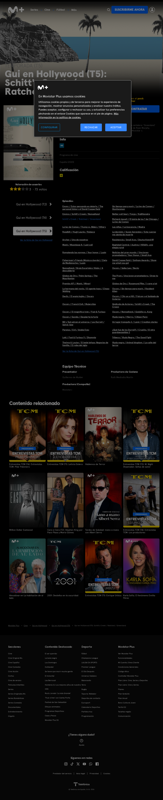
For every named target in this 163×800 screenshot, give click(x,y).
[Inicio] (16, 9)
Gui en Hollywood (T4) (31, 218)
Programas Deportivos (54, 711)
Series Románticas (16, 698)
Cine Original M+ (15, 658)
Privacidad (94, 773)
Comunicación (124, 716)
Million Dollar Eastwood (21, 530)
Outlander (49, 667)
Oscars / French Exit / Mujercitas (79, 304)
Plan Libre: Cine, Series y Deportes (133, 680)
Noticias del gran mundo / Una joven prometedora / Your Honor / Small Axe (132, 253)
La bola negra (51, 658)
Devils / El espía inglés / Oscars (78, 296)
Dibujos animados (52, 707)
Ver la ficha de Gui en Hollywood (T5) (80, 351)
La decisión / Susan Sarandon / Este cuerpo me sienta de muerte (134, 233)
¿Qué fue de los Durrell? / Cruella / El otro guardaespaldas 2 (133, 331)
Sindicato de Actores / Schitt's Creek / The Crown (133, 305)
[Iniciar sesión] (152, 9)
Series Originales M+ (17, 694)
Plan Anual (122, 698)
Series (34, 9)
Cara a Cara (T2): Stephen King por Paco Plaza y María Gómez (65, 531)
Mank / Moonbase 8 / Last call (77, 244)
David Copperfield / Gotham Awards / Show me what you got (134, 261)
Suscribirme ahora (130, 9)
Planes (121, 689)
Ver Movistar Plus (125, 654)
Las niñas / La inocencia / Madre (128, 227)
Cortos (11, 676)
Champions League (90, 658)
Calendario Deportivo (91, 707)
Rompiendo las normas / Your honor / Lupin (84, 252)
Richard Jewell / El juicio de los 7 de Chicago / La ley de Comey (135, 220)
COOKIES (106, 773)
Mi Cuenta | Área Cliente (128, 662)
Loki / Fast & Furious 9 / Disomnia (79, 337)
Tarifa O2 (122, 707)
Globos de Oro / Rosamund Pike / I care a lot (134, 283)
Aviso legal (80, 773)
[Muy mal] (11, 189)
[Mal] (15, 189)
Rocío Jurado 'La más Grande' (58, 693)
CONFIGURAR (49, 127)
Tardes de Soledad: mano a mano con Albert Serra (102, 531)
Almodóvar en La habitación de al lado (26, 596)
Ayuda (81, 745)
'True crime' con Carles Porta (57, 698)
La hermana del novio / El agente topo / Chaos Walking (85, 290)
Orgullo (11, 716)
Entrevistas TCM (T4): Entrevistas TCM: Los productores (139, 531)
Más (74, 9)
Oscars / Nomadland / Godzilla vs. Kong (132, 311)
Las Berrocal (50, 680)
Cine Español (13, 662)
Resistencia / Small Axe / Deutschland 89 (133, 239)
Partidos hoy (87, 712)
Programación (88, 716)
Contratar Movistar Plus (128, 676)
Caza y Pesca (50, 716)
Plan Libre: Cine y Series (128, 685)
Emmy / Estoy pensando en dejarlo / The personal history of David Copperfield (82, 207)
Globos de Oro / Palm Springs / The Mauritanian (80, 277)
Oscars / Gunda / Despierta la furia (80, 317)
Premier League (88, 667)
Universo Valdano (89, 676)
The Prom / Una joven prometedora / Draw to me (135, 277)
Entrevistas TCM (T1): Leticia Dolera (65, 464)
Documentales (14, 707)
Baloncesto (86, 680)
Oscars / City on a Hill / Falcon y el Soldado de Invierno (135, 297)
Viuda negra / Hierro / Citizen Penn (130, 317)
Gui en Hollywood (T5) (31, 231)
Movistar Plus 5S (52, 720)
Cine (47, 9)
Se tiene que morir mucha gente (59, 671)
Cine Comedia (14, 667)
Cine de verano (14, 680)
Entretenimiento (15, 712)
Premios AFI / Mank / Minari (76, 283)
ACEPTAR (116, 127)
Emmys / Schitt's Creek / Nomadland (81, 214)
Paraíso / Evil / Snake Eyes (75, 329)
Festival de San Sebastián (56, 702)
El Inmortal (49, 676)
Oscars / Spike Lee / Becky (125, 268)
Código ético (123, 671)
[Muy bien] (27, 189)
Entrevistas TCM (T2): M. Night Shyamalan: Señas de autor (138, 465)
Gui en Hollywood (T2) (31, 204)
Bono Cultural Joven (127, 703)
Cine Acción (13, 671)
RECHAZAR (91, 127)
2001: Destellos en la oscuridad (62, 595)
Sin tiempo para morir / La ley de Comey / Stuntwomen (133, 207)
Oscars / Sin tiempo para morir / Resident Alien (133, 290)
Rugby (84, 689)
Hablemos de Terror (95, 464)
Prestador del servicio (62, 773)
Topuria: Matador (89, 694)
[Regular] (19, 189)
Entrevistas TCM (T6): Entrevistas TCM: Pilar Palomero (25, 465)
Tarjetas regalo (124, 712)
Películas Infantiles (16, 685)
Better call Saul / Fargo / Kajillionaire (131, 214)
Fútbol (61, 9)
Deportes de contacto (91, 698)
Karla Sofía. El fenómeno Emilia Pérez (139, 596)
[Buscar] (108, 9)
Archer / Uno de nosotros (75, 239)
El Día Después (88, 671)
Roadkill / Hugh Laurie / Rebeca (78, 232)
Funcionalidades (125, 658)
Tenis (84, 685)
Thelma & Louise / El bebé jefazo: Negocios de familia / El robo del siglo (85, 344)
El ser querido (51, 654)
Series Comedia (15, 703)
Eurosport (86, 703)
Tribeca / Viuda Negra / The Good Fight (131, 337)
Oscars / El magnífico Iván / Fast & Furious (83, 311)
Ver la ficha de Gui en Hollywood (36, 240)
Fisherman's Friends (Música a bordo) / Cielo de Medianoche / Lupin (84, 261)
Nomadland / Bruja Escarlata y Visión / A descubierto (82, 269)
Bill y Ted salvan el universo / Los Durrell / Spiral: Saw (83, 323)
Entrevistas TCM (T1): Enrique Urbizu (103, 595)
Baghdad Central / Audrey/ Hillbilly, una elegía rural (132, 246)
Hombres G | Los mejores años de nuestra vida (63, 687)
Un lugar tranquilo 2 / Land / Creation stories (135, 322)
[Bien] (23, 189)
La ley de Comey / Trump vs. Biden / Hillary (84, 227)
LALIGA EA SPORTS (89, 662)
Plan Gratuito (124, 694)
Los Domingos (51, 662)
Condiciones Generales (128, 667)
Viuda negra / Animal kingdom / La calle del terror (134, 344)
